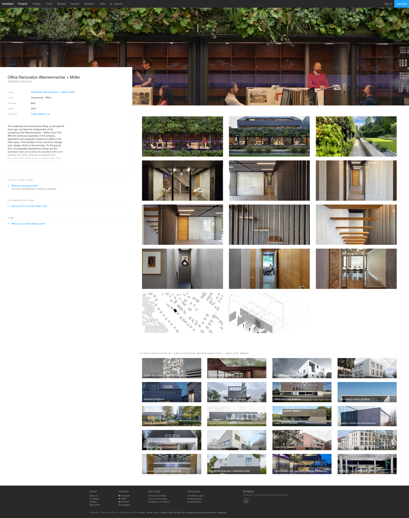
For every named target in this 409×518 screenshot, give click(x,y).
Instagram (125, 504)
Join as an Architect (157, 495)
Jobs (102, 3)
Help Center (94, 504)
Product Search (194, 498)
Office (48, 97)
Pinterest (124, 501)
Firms (49, 3)
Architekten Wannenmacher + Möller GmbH (53, 92)
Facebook (125, 495)
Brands (61, 3)
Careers (93, 501)
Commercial (37, 97)
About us (93, 495)
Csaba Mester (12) (40, 114)
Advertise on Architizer (158, 501)
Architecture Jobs (195, 495)
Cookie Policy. (167, 512)
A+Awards (94, 498)
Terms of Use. (153, 512)
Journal (75, 3)
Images (36, 3)
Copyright (222, 512)
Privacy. (142, 512)
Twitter (123, 498)
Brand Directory (194, 501)
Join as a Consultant (157, 498)
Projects (22, 3)
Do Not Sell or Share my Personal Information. (195, 512)
